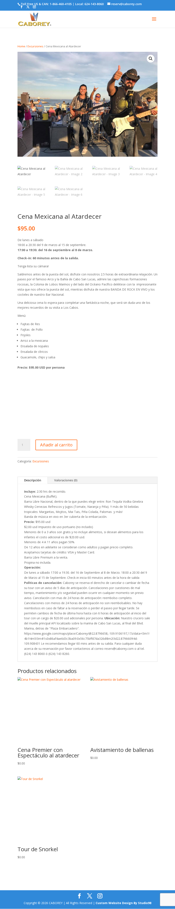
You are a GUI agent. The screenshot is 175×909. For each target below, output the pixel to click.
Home (21, 46)
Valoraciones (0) (65, 480)
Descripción (32, 480)
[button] (151, 58)
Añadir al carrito (56, 445)
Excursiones (35, 46)
